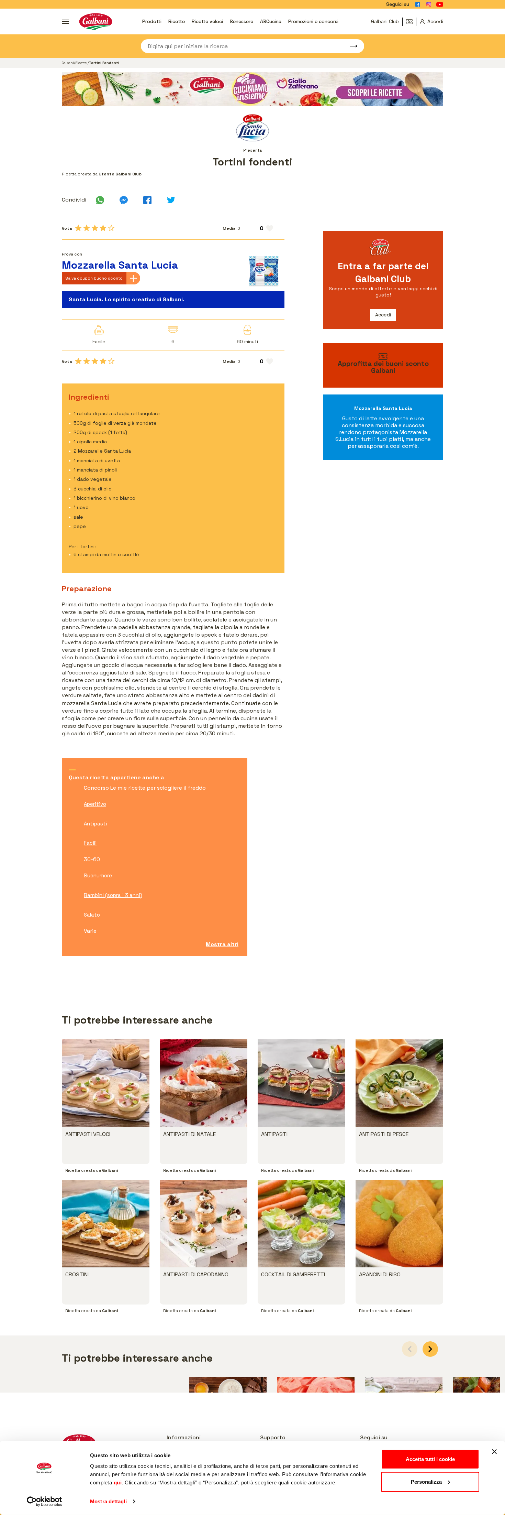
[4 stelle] (103, 228)
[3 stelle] (95, 228)
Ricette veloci (207, 21)
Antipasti (95, 823)
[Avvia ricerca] (350, 46)
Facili (90, 843)
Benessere (241, 21)
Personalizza (426, 1481)
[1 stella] (78, 228)
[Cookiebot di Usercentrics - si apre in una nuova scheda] (44, 1501)
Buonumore (98, 875)
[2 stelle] (86, 228)
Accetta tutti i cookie (430, 1459)
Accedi (383, 315)
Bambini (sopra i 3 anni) (113, 895)
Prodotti (151, 21)
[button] (430, 1349)
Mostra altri (222, 944)
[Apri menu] (65, 21)
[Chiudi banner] (494, 1451)
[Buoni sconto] (411, 22)
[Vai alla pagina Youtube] (439, 4)
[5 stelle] (111, 228)
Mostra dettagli (108, 1501)
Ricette (176, 21)
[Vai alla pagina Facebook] (417, 4)
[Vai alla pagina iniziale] (95, 21)
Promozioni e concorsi (313, 21)
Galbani (68, 63)
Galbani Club (385, 21)
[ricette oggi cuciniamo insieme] (252, 89)
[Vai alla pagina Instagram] (428, 4)
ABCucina (270, 21)
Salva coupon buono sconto (94, 278)
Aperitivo (95, 804)
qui (118, 1482)
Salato (92, 914)
